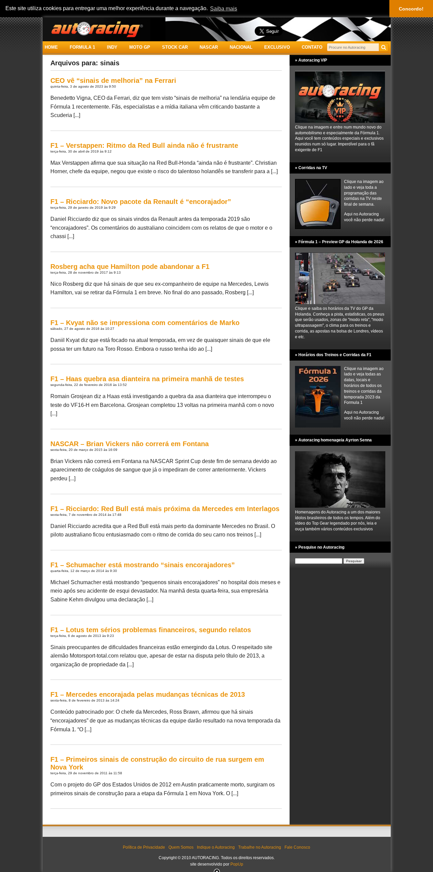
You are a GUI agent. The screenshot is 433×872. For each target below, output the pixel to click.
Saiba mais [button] (223, 9)
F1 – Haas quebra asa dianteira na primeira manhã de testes (147, 379)
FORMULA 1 (82, 47)
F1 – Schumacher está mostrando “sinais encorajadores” (142, 565)
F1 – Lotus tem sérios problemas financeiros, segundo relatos (150, 630)
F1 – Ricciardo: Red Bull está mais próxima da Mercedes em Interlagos (164, 508)
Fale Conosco (297, 847)
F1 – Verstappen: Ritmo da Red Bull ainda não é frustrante (144, 145)
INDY (112, 47)
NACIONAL (241, 47)
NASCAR (209, 47)
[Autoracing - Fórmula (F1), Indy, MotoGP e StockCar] (96, 29)
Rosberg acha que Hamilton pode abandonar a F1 (129, 266)
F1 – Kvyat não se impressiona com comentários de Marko (145, 322)
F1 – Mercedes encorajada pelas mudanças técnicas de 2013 (147, 694)
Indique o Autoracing (216, 847)
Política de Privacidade (144, 847)
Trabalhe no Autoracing (259, 847)
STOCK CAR (175, 47)
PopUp (236, 864)
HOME (51, 47)
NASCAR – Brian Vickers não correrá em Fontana (129, 444)
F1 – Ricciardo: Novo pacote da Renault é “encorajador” (140, 201)
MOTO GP (139, 47)
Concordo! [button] (411, 9)
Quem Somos (180, 847)
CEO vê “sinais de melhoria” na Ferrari (113, 80)
